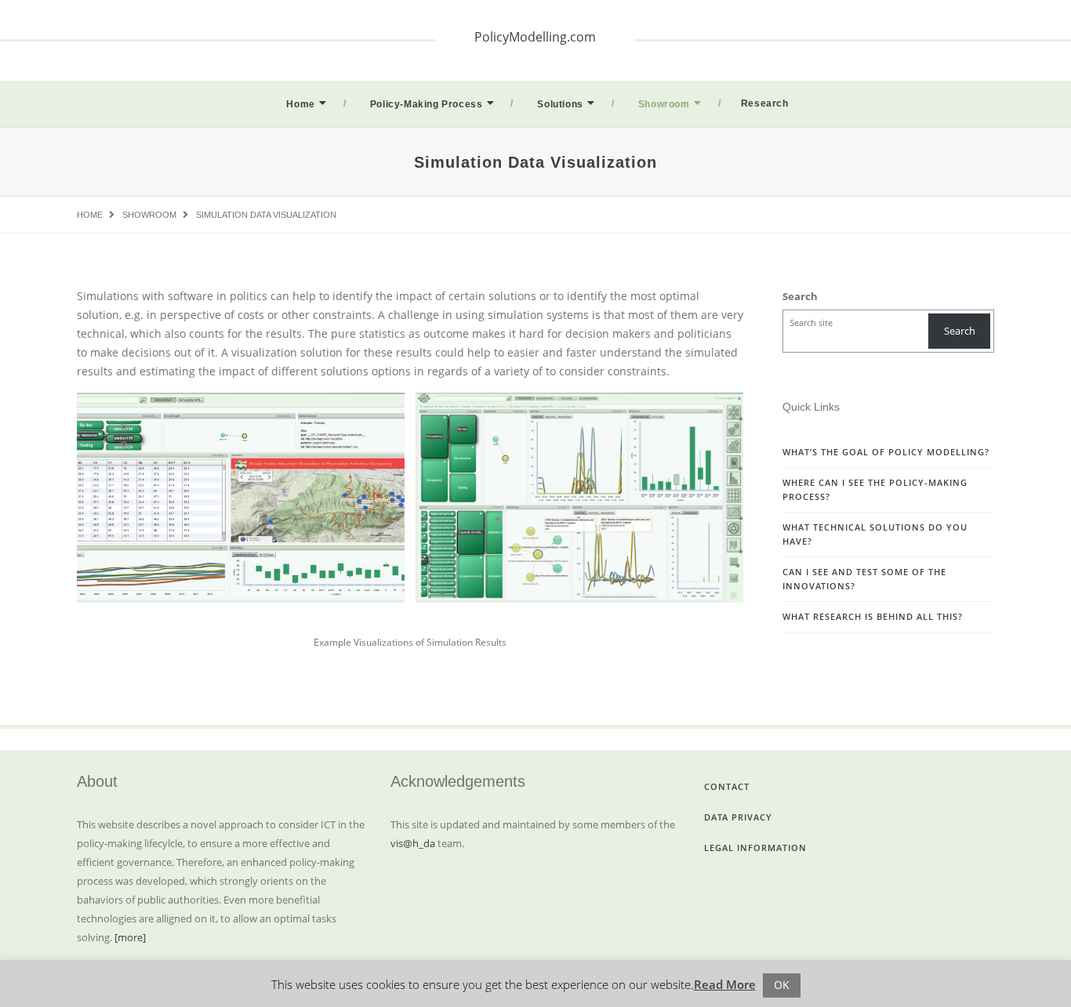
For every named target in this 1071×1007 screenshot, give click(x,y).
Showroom (664, 104)
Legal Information (755, 847)
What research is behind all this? (872, 616)
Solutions (560, 104)
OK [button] (782, 984)
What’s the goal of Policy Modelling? (885, 452)
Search (800, 296)
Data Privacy (738, 817)
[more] (130, 937)
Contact (727, 786)
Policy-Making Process (426, 104)
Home (300, 104)
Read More (725, 984)
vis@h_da (412, 843)
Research (765, 103)
